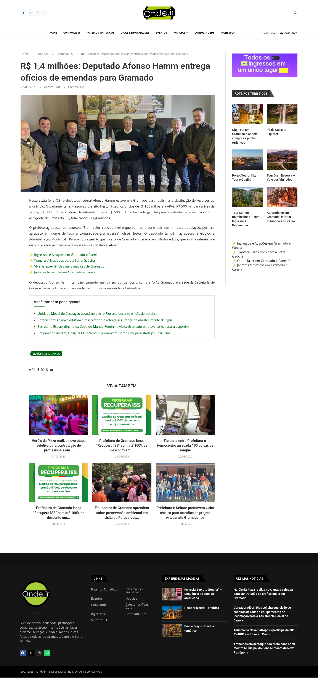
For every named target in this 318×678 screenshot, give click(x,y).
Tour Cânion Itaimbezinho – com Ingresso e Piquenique (245, 219)
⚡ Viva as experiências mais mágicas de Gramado (66, 266)
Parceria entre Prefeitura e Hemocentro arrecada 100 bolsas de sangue (185, 446)
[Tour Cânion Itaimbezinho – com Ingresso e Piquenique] (247, 197)
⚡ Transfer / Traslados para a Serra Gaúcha (62, 260)
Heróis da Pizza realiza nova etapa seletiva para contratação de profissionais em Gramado (263, 594)
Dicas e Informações (135, 32)
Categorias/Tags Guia (137, 606)
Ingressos (228, 32)
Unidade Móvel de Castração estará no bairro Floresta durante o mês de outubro (97, 313)
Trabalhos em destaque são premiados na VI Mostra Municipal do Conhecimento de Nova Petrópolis (264, 648)
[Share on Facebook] (38, 370)
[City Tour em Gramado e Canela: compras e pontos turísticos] (247, 114)
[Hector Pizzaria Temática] (172, 612)
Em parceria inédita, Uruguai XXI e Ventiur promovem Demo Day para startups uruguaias (104, 333)
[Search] (295, 13)
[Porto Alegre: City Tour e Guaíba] (247, 159)
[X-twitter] (31, 653)
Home (53, 32)
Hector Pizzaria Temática (201, 608)
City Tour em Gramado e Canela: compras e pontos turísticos (245, 136)
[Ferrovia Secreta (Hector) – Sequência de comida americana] (172, 594)
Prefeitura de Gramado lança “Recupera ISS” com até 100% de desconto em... (122, 446)
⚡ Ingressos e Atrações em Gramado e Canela (63, 254)
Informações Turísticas (134, 591)
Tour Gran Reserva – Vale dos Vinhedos (281, 178)
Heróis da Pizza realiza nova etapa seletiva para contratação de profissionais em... (59, 446)
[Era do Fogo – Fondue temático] (172, 630)
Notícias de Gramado (46, 353)
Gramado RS (65, 54)
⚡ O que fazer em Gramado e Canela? (261, 260)
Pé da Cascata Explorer (276, 132)
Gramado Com (135, 613)
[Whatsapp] (44, 13)
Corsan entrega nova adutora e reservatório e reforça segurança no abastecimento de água (105, 320)
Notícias (179, 32)
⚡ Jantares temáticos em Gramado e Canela (62, 272)
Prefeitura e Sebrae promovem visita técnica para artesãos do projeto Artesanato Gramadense (185, 513)
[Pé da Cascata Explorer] (282, 114)
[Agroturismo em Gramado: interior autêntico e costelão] (282, 197)
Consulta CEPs (204, 32)
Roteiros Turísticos (100, 32)
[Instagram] (37, 13)
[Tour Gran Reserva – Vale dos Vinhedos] (282, 159)
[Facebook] (23, 13)
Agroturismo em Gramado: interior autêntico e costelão (281, 217)
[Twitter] (30, 13)
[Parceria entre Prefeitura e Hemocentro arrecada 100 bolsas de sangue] (185, 415)
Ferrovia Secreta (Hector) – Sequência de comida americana (203, 594)
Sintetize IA (99, 620)
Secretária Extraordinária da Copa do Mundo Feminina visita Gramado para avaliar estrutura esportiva (114, 326)
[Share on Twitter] (42, 370)
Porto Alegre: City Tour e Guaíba (244, 178)
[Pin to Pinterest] (47, 370)
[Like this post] (33, 370)
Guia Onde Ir (71, 32)
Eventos (161, 32)
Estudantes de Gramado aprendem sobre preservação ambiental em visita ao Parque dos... (122, 513)
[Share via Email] (51, 370)
